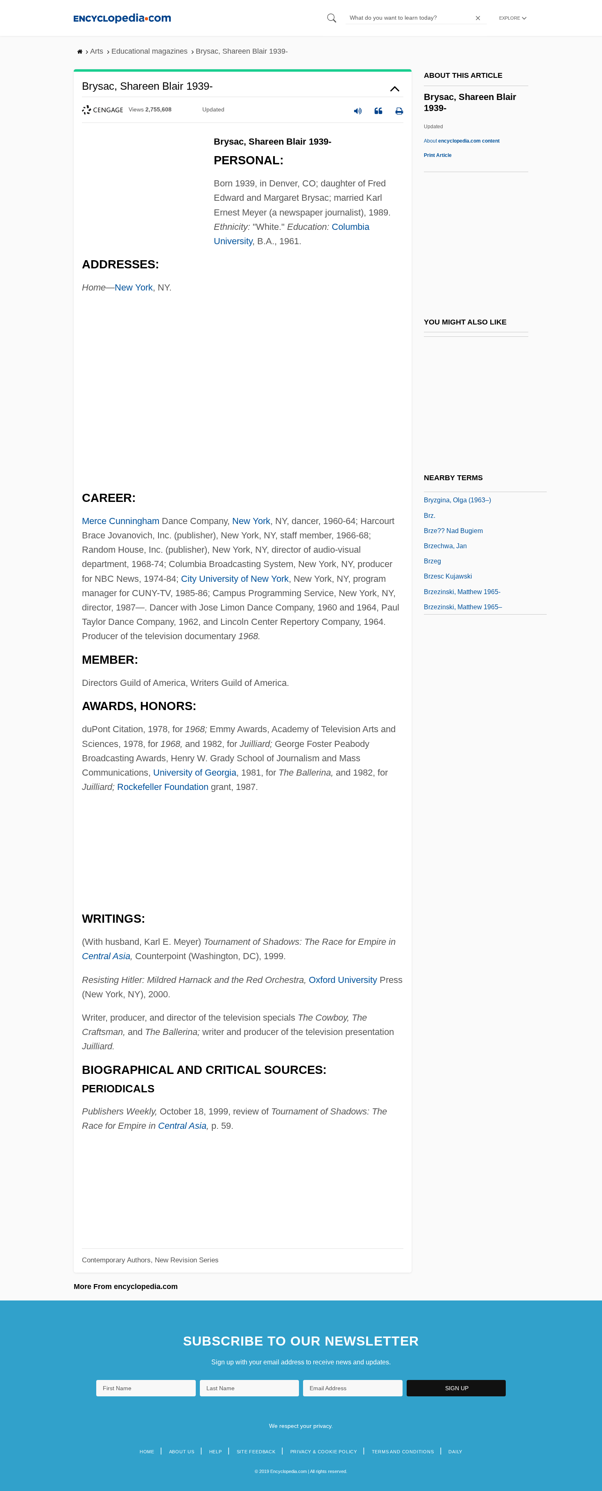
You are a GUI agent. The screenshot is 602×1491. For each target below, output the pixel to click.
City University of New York (235, 579)
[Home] (122, 18)
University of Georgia (194, 772)
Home (147, 1451)
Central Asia (106, 956)
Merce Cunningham (120, 521)
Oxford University (343, 980)
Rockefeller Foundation (162, 787)
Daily (455, 1451)
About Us (182, 1451)
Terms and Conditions (403, 1451)
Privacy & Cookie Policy (323, 1451)
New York (134, 287)
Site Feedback (256, 1451)
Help (215, 1451)
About (462, 141)
